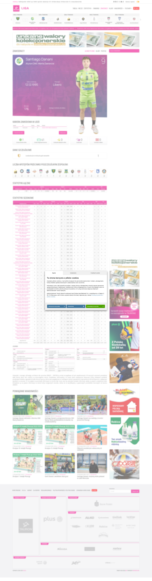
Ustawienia (73, 273)
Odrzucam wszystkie (54, 306)
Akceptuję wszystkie (92, 306)
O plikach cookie (95, 273)
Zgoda (54, 273)
